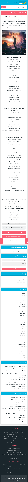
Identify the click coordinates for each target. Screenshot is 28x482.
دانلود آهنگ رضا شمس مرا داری (18, 377)
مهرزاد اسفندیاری (21, 344)
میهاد (24, 342)
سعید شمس (22, 335)
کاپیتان (23, 322)
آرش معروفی (22, 304)
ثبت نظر (14, 269)
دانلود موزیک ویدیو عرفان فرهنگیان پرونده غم (14, 466)
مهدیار (24, 320)
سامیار (24, 357)
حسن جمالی (22, 300)
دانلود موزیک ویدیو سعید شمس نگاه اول (14, 470)
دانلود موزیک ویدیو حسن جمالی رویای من (14, 472)
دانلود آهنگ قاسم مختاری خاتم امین (17, 379)
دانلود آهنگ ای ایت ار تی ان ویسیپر (17, 406)
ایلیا (24, 297)
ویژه (24, 284)
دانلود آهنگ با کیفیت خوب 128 (13, 236)
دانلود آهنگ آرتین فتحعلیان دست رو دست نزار (15, 371)
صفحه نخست (15, 2)
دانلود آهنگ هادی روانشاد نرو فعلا (18, 399)
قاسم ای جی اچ (22, 306)
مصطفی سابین (22, 311)
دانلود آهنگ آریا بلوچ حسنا (19, 422)
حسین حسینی (22, 313)
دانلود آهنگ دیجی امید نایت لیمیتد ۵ (17, 417)
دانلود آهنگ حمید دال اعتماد (19, 402)
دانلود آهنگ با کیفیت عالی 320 (13, 232)
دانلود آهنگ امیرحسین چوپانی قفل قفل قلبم (15, 384)
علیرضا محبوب (22, 315)
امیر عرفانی (23, 331)
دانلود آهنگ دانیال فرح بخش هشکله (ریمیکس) (15, 366)
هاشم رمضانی (22, 353)
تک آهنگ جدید (6, 2)
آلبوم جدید (23, 277)
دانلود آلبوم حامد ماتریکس (14, 448)
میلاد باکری (23, 293)
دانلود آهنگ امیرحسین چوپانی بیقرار (17, 386)
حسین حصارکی (22, 317)
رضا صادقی (23, 333)
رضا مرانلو (23, 328)
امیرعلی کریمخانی (21, 355)
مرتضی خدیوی (22, 348)
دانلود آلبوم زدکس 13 (14, 458)
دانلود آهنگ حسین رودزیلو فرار (18, 368)
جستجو (3, 7)
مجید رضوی (22, 324)
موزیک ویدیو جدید (21, 282)
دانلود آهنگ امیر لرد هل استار (19, 404)
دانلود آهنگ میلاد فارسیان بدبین (18, 388)
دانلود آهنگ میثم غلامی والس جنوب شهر (16, 397)
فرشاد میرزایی (22, 346)
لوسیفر (23, 340)
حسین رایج (23, 308)
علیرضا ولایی (22, 302)
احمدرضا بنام (22, 351)
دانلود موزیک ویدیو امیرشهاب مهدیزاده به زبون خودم (14, 464)
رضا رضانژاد (23, 326)
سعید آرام (23, 295)
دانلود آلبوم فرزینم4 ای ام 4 (14, 450)
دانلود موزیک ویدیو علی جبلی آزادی (14, 468)
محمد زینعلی (22, 337)
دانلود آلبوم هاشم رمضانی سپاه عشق (14, 452)
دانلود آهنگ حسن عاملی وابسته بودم (17, 382)
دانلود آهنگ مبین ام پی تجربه (16, 13)
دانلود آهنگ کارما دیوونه (20, 419)
